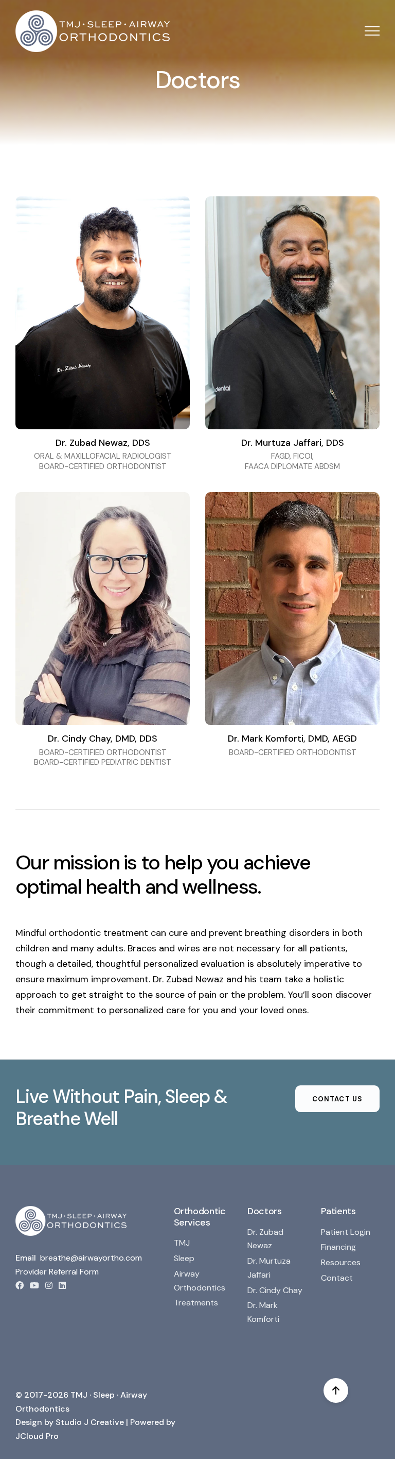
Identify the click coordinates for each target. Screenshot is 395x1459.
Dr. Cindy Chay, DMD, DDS (102, 738)
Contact (337, 1277)
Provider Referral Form (57, 1271)
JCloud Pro (37, 1436)
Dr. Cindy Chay (274, 1290)
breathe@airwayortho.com (91, 1257)
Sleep (184, 1258)
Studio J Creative (90, 1422)
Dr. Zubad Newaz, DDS (103, 443)
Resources (341, 1262)
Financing (338, 1247)
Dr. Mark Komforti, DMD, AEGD (292, 738)
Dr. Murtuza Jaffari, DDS (292, 443)
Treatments (196, 1302)
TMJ (182, 1242)
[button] (372, 31)
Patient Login (345, 1232)
